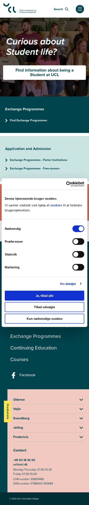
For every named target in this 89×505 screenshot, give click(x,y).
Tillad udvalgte (44, 307)
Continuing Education (33, 348)
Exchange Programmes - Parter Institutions (38, 160)
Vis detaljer (68, 284)
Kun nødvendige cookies (45, 318)
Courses (19, 359)
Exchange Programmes (35, 336)
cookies (56, 205)
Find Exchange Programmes (28, 120)
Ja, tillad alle (44, 295)
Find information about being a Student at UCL (45, 72)
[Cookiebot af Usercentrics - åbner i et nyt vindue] (66, 184)
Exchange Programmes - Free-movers (35, 168)
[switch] (78, 241)
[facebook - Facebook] (14, 376)
